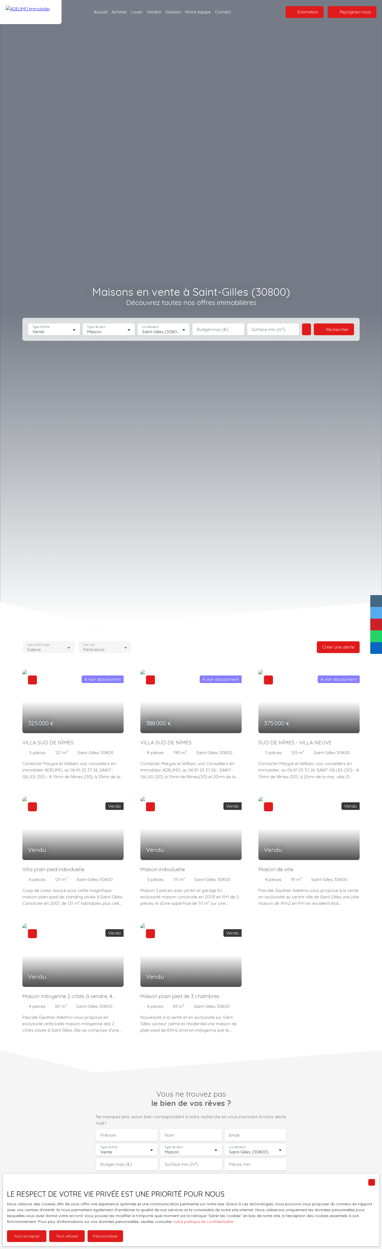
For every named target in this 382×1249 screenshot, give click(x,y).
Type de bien (96, 327)
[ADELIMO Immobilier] (31, 12)
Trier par (89, 645)
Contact (223, 12)
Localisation (150, 327)
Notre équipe (198, 12)
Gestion (173, 12)
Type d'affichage (38, 645)
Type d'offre (40, 327)
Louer (137, 12)
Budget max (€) (212, 329)
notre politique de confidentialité (203, 1221)
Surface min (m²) (268, 329)
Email (234, 1135)
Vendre (154, 12)
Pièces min (239, 1164)
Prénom (108, 1135)
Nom (169, 1135)
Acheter (119, 12)
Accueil (100, 12)
